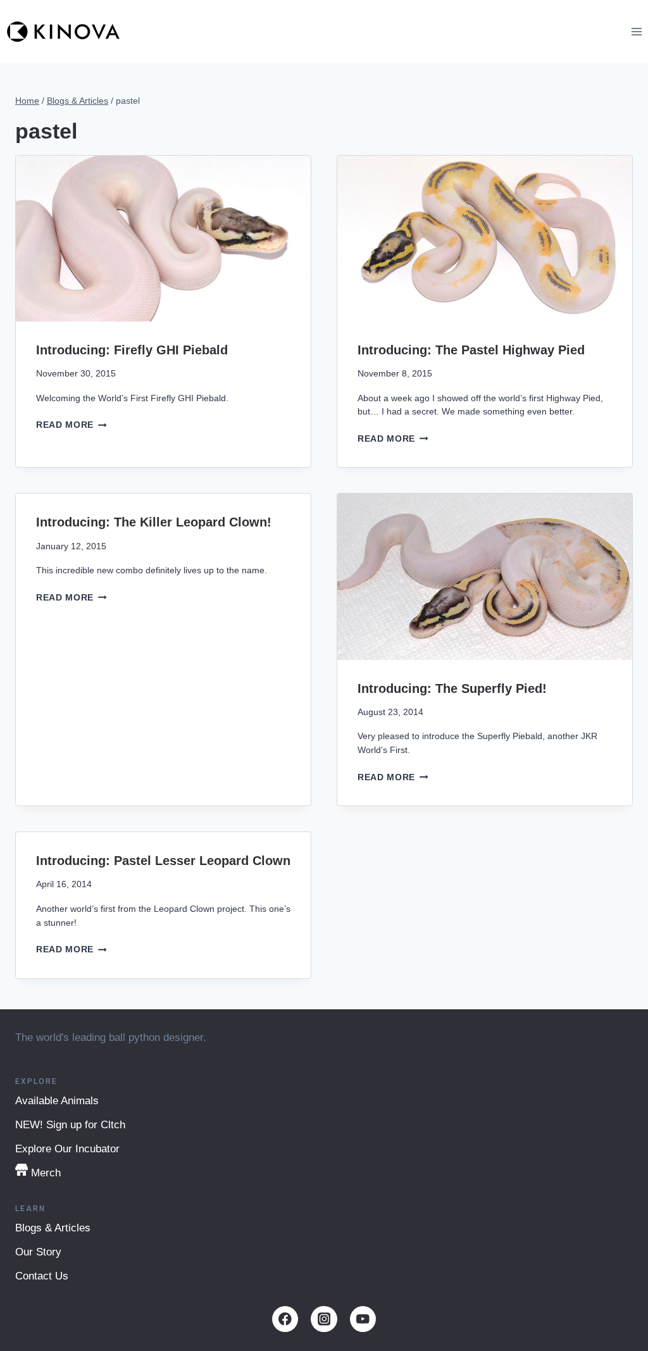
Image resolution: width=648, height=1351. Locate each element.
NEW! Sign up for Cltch (70, 1125)
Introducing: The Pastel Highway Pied (471, 350)
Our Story (38, 1252)
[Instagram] (324, 1319)
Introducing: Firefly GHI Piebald (132, 350)
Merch (46, 1173)
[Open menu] (636, 31)
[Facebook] (285, 1319)
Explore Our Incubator (67, 1149)
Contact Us (41, 1276)
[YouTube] (363, 1319)
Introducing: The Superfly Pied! (452, 688)
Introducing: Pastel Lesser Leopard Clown (163, 861)
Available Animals (57, 1101)
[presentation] (163, 238)
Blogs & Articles (52, 1228)
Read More (71, 425)
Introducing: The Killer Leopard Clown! (153, 522)
